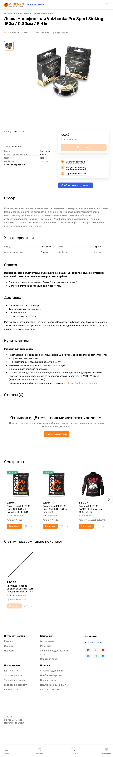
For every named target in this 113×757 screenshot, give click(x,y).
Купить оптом (11, 689)
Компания (46, 636)
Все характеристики (14, 165)
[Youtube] (103, 650)
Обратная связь (49, 658)
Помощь (45, 665)
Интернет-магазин (15, 636)
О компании (47, 641)
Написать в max (35, 4)
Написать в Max (96, 642)
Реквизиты (46, 646)
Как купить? (11, 670)
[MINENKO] (14, 4)
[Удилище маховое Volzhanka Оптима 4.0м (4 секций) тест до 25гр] (20, 564)
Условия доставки (14, 680)
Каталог (8, 641)
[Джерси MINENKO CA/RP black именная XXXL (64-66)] (92, 484)
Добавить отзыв (20, 32)
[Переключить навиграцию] (107, 5)
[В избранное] (25, 526)
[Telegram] (88, 656)
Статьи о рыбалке (50, 689)
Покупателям (12, 665)
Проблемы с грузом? (52, 675)
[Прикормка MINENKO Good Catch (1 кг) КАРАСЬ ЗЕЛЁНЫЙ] (20, 484)
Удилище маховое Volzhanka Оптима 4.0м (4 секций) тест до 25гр (20, 588)
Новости (9, 650)
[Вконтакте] (88, 650)
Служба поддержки (51, 670)
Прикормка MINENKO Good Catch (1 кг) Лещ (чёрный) (55, 509)
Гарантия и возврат (15, 684)
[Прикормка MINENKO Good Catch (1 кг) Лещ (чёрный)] (56, 484)
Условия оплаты (13, 675)
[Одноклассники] (96, 650)
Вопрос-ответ (48, 680)
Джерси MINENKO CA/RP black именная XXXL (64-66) (91, 509)
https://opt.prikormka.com (82, 383)
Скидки (8, 646)
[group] (63, 85)
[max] (103, 656)
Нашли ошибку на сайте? (54, 684)
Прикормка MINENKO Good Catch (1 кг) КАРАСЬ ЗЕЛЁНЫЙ (18, 509)
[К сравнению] (31, 526)
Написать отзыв (56, 434)
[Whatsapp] (96, 656)
